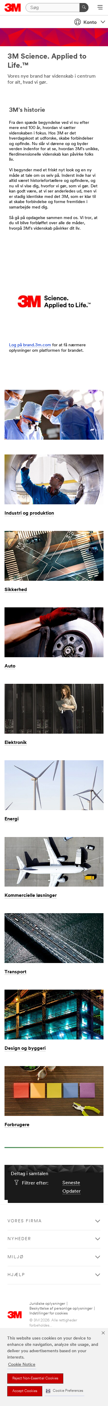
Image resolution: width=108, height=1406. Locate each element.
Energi (11, 819)
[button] (64, 1391)
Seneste (71, 1183)
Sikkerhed (15, 589)
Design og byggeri (25, 1048)
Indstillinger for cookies (48, 1313)
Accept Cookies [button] (24, 1391)
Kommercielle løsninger (30, 895)
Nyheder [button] (19, 1239)
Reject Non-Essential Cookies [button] (35, 1378)
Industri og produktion (29, 513)
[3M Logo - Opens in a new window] (12, 7)
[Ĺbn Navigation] (100, 7)
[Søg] (84, 7)
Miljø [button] (16, 1257)
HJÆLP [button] (16, 1275)
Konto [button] (90, 22)
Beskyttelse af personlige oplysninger (60, 1309)
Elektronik (15, 742)
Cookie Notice (21, 1364)
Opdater (71, 1191)
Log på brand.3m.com (30, 345)
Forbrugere (16, 1125)
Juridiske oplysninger (47, 1304)
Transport (15, 972)
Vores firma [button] (25, 1221)
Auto (9, 666)
